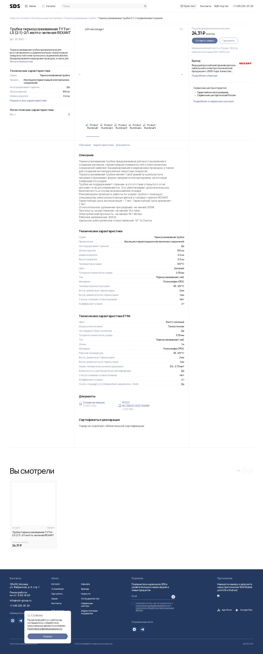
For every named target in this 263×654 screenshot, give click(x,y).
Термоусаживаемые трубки (80, 18)
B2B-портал (221, 6)
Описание (85, 145)
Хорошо (47, 636)
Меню (32, 6)
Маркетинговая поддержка (89, 612)
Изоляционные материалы (46, 18)
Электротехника (20, 18)
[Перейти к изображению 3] (121, 130)
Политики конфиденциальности (44, 628)
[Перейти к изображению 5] (150, 130)
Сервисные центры (87, 604)
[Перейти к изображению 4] (135, 130)
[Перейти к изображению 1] (93, 130)
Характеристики (103, 145)
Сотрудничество (90, 598)
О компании (57, 588)
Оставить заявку (204, 40)
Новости (85, 593)
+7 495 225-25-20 (243, 6)
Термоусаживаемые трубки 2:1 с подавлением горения (130, 18)
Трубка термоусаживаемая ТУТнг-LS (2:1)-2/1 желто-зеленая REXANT (33, 534)
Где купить (229, 40)
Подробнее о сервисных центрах (213, 101)
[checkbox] (133, 603)
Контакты (205, 6)
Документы (123, 145)
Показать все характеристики (28, 100)
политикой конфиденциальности (153, 605)
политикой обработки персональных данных (155, 609)
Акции (54, 598)
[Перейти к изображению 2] (107, 130)
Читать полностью (21, 61)
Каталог (51, 6)
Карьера (85, 584)
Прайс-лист (189, 6)
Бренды (85, 588)
